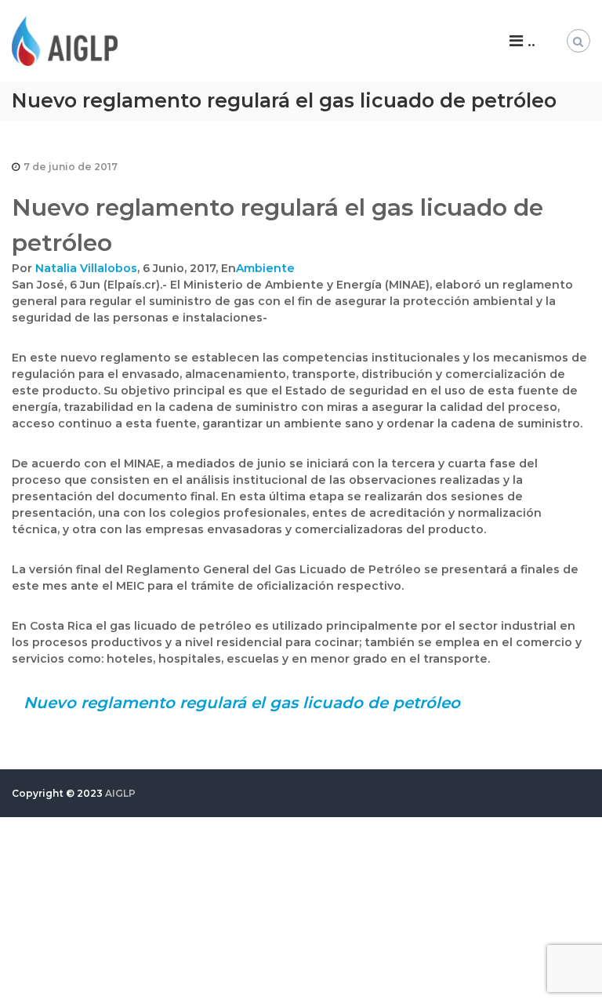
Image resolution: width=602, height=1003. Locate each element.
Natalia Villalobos (86, 268)
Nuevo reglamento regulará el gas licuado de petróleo (242, 702)
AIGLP (120, 793)
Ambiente (265, 268)
